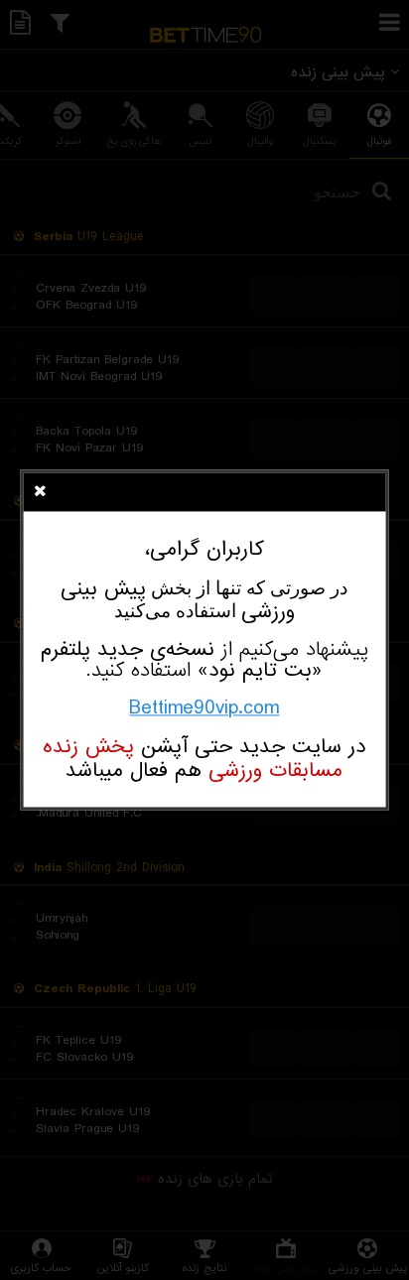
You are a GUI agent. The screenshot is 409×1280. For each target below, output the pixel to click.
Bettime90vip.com (204, 708)
